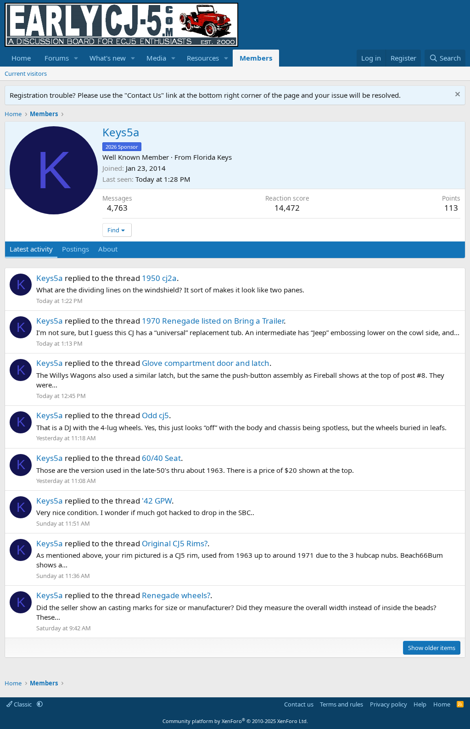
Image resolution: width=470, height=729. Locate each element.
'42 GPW (157, 500)
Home (21, 57)
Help (420, 704)
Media (156, 57)
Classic (22, 704)
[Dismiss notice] (456, 95)
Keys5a (49, 278)
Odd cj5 (155, 415)
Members (256, 57)
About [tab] (108, 248)
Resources (203, 57)
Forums (57, 57)
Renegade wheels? (176, 595)
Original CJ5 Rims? (174, 543)
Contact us (298, 704)
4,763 (117, 207)
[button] (76, 58)
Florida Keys (212, 157)
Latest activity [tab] (31, 248)
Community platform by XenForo (235, 721)
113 (451, 207)
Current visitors (26, 73)
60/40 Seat (161, 458)
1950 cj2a (159, 278)
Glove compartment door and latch (205, 363)
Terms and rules (341, 704)
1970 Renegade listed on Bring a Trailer (213, 320)
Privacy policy (388, 704)
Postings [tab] (75, 248)
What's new (108, 57)
